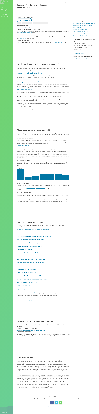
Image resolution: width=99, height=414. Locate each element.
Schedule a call (41, 27)
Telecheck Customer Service (79, 63)
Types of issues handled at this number (81, 33)
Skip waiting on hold (32, 27)
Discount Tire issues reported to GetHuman (26, 300)
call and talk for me (31, 188)
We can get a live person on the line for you (31, 82)
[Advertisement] (43, 53)
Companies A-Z (4, 14)
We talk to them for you (22, 27)
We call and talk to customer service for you (82, 25)
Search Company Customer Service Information (4, 11)
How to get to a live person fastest (80, 29)
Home (2, 7)
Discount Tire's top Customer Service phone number (84, 23)
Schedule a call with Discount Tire (24, 145)
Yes (58, 397)
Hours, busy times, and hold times (80, 31)
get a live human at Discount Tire (25, 32)
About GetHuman (4, 16)
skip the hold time (59, 42)
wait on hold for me (40, 188)
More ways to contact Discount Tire (80, 35)
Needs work (62, 397)
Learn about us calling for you (23, 79)
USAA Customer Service (78, 61)
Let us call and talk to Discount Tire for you (31, 73)
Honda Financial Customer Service (80, 59)
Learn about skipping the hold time (24, 89)
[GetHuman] (5, 2)
